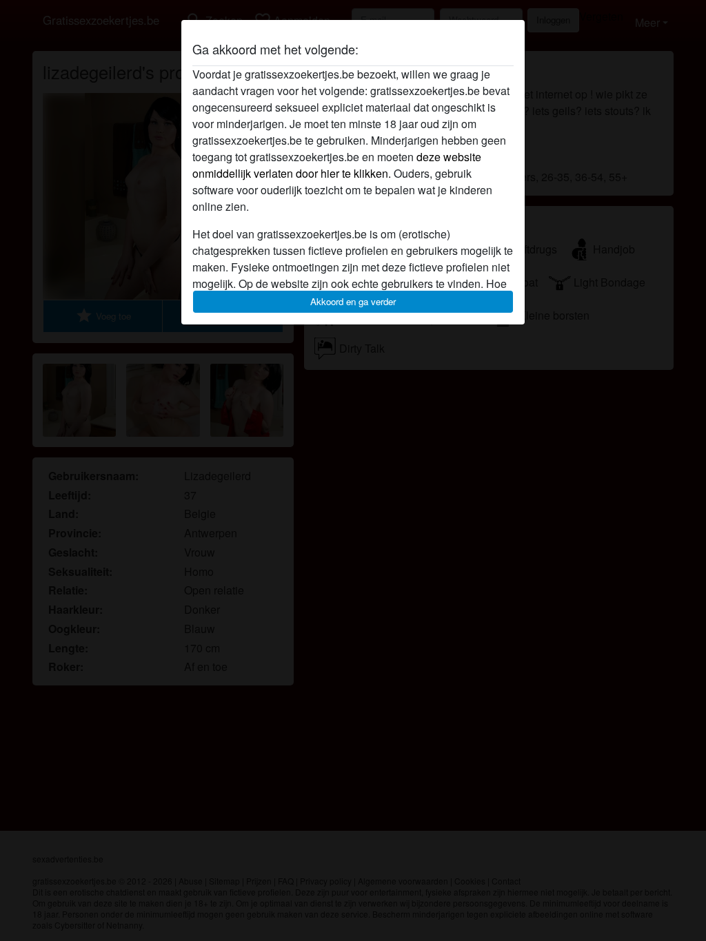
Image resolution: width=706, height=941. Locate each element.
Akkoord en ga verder (353, 301)
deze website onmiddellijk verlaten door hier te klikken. (336, 165)
